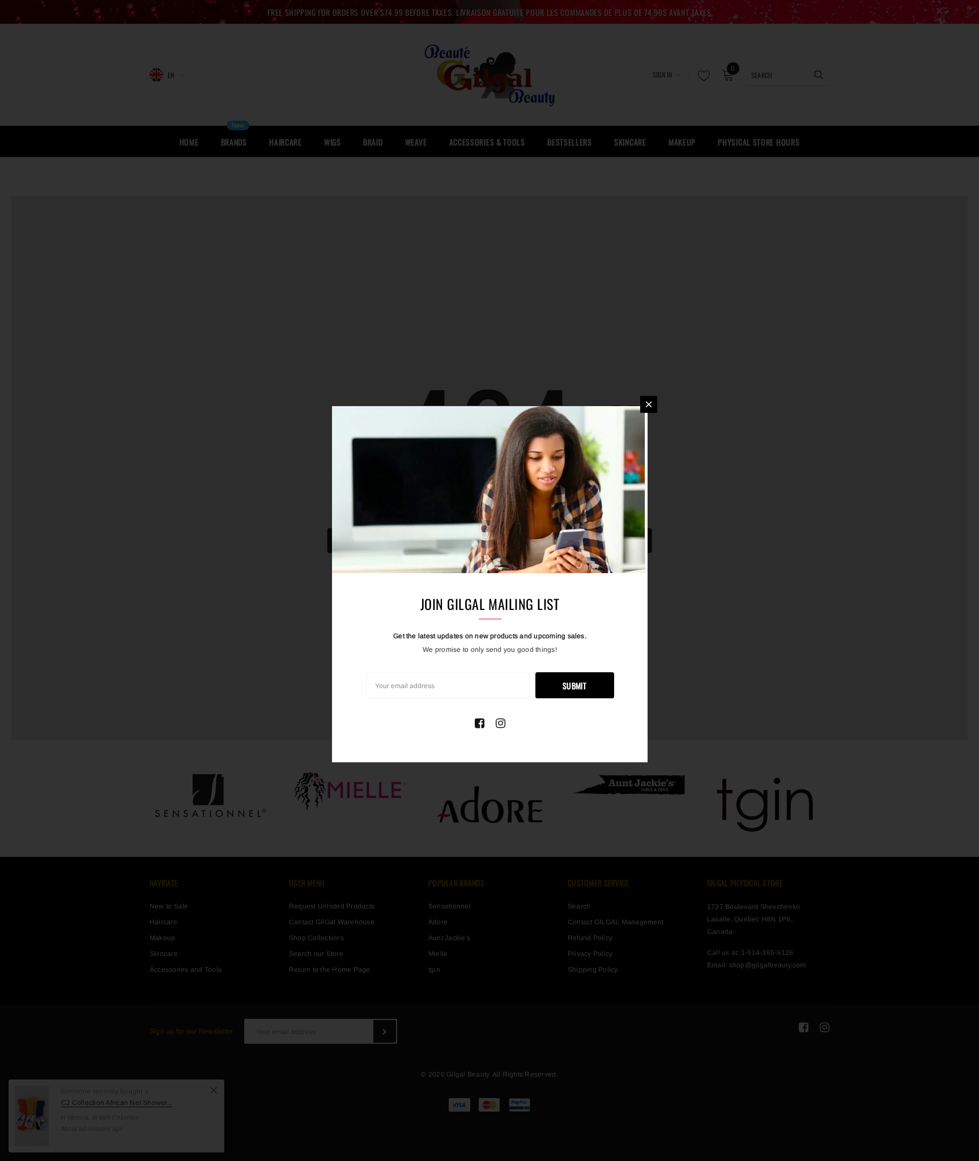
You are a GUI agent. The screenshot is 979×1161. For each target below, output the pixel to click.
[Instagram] (500, 723)
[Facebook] (479, 723)
